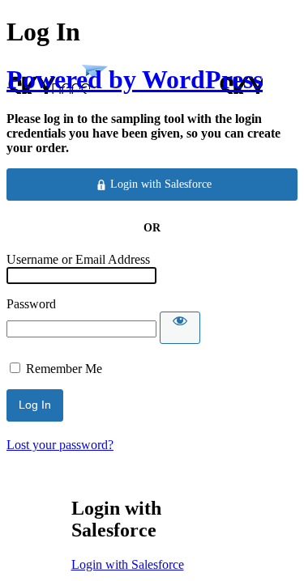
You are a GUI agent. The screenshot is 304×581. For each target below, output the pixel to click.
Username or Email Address (78, 259)
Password (31, 304)
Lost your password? (59, 445)
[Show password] (180, 328)
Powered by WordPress (134, 79)
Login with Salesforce (127, 564)
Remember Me (64, 368)
